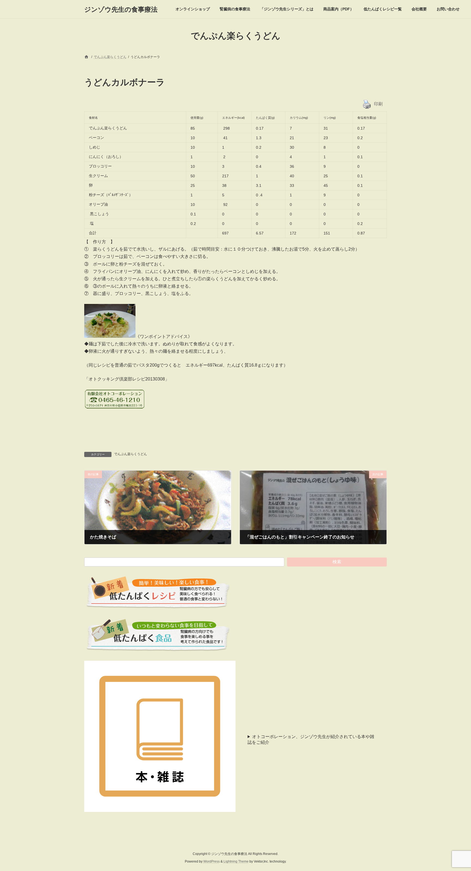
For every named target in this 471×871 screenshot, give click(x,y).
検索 (337, 561)
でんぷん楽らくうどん (130, 454)
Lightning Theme (236, 862)
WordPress (211, 862)
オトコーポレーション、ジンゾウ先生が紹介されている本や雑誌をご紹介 (310, 739)
